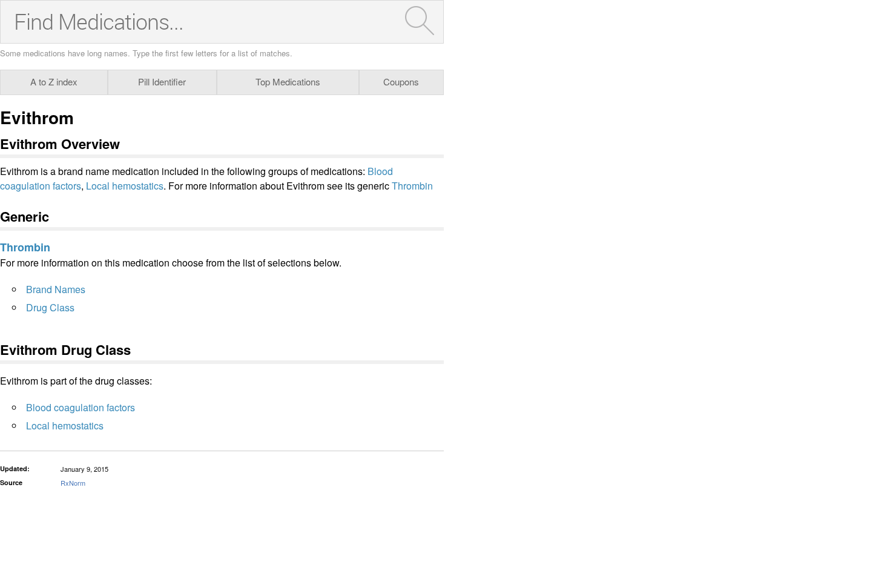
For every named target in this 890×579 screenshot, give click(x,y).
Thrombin (412, 186)
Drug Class (50, 307)
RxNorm (73, 483)
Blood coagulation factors (80, 407)
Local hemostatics (124, 186)
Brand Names (55, 289)
